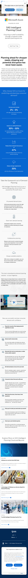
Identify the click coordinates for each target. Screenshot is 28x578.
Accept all (9, 565)
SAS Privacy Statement (20, 556)
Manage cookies (14, 568)
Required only (18, 565)
